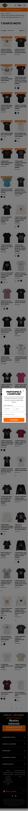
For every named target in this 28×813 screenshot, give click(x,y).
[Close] (23, 391)
